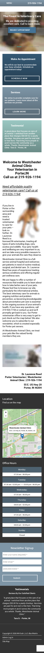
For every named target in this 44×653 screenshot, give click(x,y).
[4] (25, 49)
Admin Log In (7, 637)
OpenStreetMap (27, 457)
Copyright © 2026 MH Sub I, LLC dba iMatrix (20, 633)
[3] (19, 49)
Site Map (6, 641)
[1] (7, 49)
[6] (36, 49)
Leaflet (17, 457)
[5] (30, 49)
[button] (22, 436)
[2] (13, 49)
